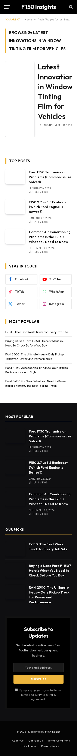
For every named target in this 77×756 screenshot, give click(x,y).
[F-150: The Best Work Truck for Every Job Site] (15, 548)
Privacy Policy (47, 694)
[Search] (70, 7)
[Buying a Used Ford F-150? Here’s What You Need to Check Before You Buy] (15, 570)
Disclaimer (29, 746)
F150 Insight (52, 731)
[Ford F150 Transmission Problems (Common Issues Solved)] (15, 176)
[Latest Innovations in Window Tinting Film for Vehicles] (19, 99)
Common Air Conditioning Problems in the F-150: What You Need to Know (50, 237)
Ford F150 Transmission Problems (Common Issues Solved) (50, 177)
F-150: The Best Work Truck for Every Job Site (36, 332)
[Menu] (7, 7)
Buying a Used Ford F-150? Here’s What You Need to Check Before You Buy (50, 570)
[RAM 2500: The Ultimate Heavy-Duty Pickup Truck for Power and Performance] (15, 592)
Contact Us (35, 740)
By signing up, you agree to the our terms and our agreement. (40, 694)
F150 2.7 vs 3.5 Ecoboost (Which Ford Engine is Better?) (48, 207)
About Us (18, 740)
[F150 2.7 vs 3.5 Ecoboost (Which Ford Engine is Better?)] (15, 206)
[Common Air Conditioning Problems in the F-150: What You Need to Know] (15, 236)
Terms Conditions (59, 740)
